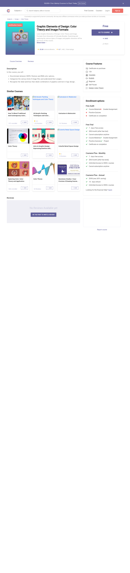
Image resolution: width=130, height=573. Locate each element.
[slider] (34, 121)
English (91, 78)
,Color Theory (99, 88)
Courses (99, 11)
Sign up (117, 11)
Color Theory (24, 19)
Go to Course (104, 32)
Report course (102, 230)
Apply (110, 190)
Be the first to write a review (43, 214)
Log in (107, 11)
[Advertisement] (100, 212)
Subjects (9, 19)
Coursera (92, 75)
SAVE (106, 38)
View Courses (82, 3)
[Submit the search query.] (27, 11)
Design (17, 19)
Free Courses (88, 11)
